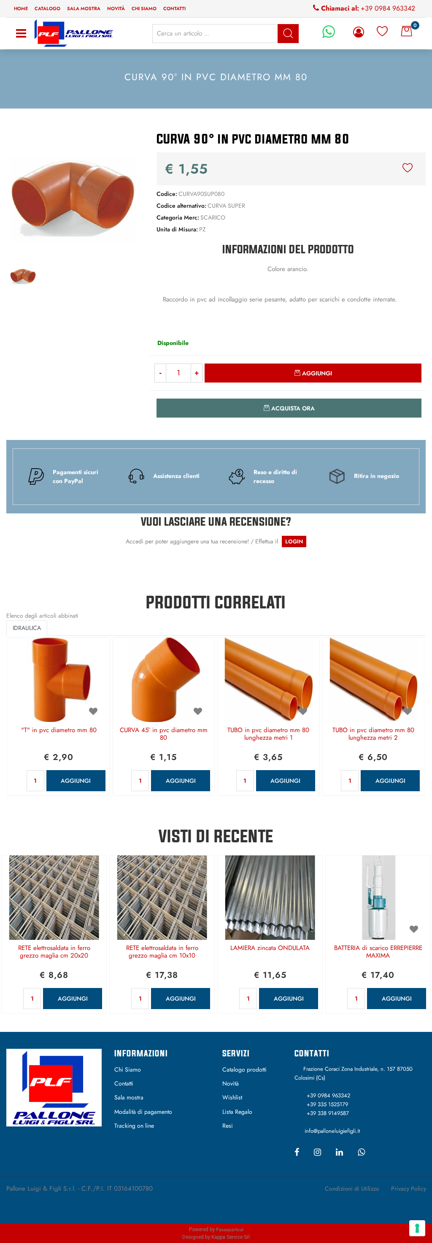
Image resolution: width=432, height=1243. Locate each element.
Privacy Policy (408, 1188)
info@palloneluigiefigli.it (332, 1131)
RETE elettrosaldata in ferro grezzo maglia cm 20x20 (54, 952)
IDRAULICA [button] (27, 628)
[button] (72, 192)
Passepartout (229, 1229)
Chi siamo (144, 8)
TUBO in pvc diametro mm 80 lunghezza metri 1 (268, 734)
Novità (116, 8)
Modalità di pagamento (143, 1111)
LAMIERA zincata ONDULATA (270, 948)
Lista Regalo (237, 1111)
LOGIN (294, 541)
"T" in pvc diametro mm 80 (59, 730)
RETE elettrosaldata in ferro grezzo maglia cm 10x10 (162, 952)
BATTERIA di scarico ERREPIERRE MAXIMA (378, 952)
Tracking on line (134, 1125)
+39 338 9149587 (328, 1113)
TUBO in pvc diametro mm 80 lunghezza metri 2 (373, 734)
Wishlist (232, 1097)
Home (21, 8)
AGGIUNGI (76, 780)
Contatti (174, 8)
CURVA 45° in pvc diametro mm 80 (164, 734)
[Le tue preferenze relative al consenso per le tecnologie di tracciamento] (417, 1228)
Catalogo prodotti (244, 1069)
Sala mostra (83, 8)
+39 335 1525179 (327, 1104)
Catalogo (47, 8)
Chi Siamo (127, 1069)
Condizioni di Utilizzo (352, 1188)
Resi (227, 1125)
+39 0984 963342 (388, 8)
